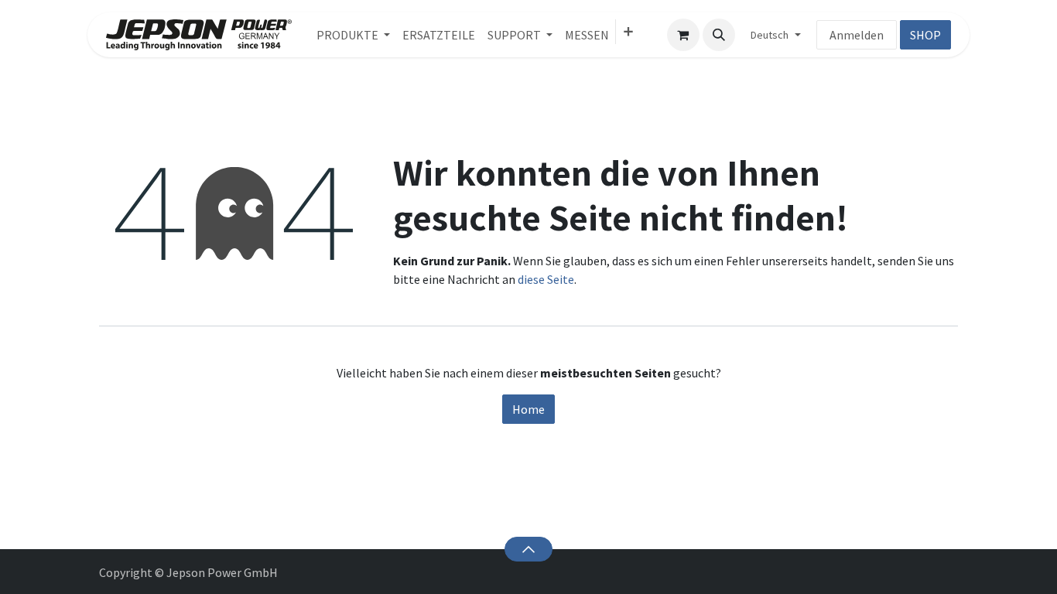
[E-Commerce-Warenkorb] (683, 35)
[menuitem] (353, 34)
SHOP (925, 35)
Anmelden (857, 35)
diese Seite (546, 279)
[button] (719, 35)
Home (528, 409)
